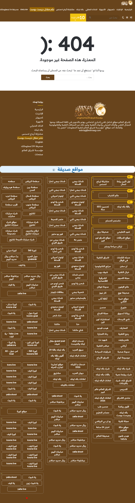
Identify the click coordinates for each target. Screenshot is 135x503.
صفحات (39, 154)
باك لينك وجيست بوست (123, 414)
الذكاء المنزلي (91, 9)
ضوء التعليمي (123, 231)
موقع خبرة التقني (123, 300)
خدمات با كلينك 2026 (78, 365)
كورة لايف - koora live (32, 447)
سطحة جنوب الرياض (32, 206)
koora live (11, 321)
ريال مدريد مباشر (78, 410)
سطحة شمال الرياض (32, 197)
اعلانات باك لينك (78, 379)
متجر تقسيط (57, 219)
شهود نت (102, 339)
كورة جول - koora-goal (32, 314)
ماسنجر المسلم (113, 220)
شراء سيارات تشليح (32, 223)
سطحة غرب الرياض (11, 197)
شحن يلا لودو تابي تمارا (57, 250)
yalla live (22, 293)
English (24, 9)
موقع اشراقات (123, 237)
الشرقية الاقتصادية (103, 279)
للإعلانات (22, 498)
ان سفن (123, 266)
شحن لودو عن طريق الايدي (57, 284)
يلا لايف (21, 265)
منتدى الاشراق (123, 398)
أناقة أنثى (102, 298)
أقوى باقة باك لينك (57, 357)
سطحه (11, 181)
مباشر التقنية (103, 345)
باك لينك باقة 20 (57, 349)
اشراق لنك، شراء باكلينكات (123, 382)
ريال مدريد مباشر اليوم (32, 277)
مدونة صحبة (123, 351)
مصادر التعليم (102, 412)
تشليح (32, 213)
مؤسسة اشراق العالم (32, 150)
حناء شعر (57, 315)
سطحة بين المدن (32, 188)
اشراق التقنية (103, 257)
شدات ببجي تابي (57, 190)
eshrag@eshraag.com (90, 130)
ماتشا (57, 324)
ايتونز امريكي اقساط (57, 258)
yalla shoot (57, 396)
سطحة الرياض (32, 181)
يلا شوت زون (32, 483)
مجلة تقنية (123, 421)
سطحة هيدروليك (11, 187)
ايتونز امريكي (57, 196)
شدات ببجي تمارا (57, 181)
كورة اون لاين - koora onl (32, 343)
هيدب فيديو (102, 328)
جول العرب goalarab (32, 257)
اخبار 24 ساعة (102, 427)
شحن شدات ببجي (78, 276)
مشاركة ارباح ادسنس (103, 182)
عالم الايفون (123, 286)
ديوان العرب (78, 373)
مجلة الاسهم (123, 278)
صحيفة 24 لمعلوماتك (32, 146)
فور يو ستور (57, 234)
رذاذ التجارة (102, 334)
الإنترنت (119, 9)
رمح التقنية (123, 334)
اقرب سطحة (11, 204)
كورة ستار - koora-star (11, 305)
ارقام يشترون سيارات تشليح (32, 232)
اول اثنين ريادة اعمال (123, 182)
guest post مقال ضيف (57, 342)
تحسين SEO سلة (103, 208)
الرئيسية (128, 9)
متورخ (124, 307)
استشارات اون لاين (103, 320)
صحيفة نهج (123, 292)
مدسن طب (103, 406)
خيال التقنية (123, 272)
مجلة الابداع (102, 313)
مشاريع (57, 373)
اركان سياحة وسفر (113, 246)
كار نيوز (102, 292)
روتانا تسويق (123, 313)
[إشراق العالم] (126, 2)
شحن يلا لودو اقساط (57, 203)
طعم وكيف (123, 339)
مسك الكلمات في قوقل (123, 259)
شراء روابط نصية (123, 374)
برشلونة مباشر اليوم (11, 277)
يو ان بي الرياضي (103, 421)
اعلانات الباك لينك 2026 (103, 399)
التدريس (123, 389)
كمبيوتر (111, 9)
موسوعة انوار (123, 357)
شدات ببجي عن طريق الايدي (57, 241)
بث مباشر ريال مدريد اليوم (11, 257)
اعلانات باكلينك (67, 385)
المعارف (124, 328)
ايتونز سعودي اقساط (77, 203)
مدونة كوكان (103, 286)
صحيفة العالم (102, 436)
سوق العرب (77, 349)
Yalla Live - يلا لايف (11, 335)
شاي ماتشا (78, 330)
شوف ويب (103, 272)
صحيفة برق (103, 231)
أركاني (124, 345)
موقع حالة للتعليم (124, 428)
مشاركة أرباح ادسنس (65, 9)
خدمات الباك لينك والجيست (78, 342)
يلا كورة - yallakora (11, 343)
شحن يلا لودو (78, 283)
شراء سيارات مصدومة (11, 232)
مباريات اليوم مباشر (78, 403)
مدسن (103, 307)
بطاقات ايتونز (57, 292)
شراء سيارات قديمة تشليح (21, 239)
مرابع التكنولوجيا (103, 266)
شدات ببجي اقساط (78, 182)
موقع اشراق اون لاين (103, 239)
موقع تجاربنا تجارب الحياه (57, 365)
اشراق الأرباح (103, 357)
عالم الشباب (113, 195)
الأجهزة (102, 9)
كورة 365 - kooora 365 (32, 352)
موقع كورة (22, 411)
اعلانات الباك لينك (103, 380)
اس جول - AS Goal (11, 352)
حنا (77, 324)
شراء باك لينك (123, 368)
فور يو (57, 266)
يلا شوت (78, 396)
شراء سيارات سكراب (11, 214)
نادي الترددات (123, 319)
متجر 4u (78, 240)
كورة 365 (32, 250)
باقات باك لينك (103, 374)
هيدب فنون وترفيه (123, 437)
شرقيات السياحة (103, 351)
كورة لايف (32, 370)
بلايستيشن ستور (78, 298)
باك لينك (80, 9)
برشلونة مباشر (57, 402)
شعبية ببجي (78, 292)
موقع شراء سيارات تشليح (11, 223)
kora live (11, 364)
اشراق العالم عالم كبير (103, 390)
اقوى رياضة (123, 406)
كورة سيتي (11, 250)
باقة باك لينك (123, 206)
